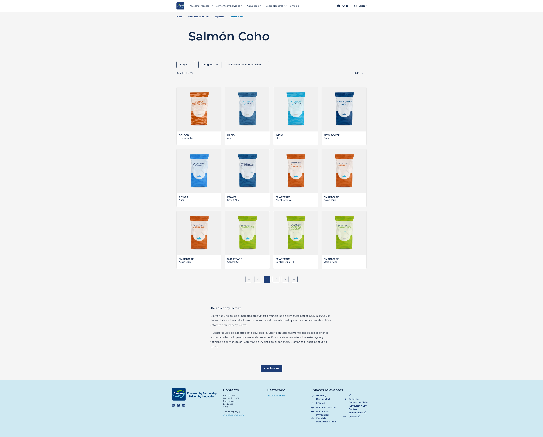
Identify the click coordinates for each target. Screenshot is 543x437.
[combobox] (185, 64)
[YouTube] (183, 405)
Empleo (294, 6)
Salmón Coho (237, 16)
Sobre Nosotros (274, 6)
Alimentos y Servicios (228, 6)
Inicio (179, 16)
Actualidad (253, 6)
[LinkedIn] (173, 405)
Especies (219, 16)
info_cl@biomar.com (233, 415)
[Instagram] (178, 405)
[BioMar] (180, 6)
